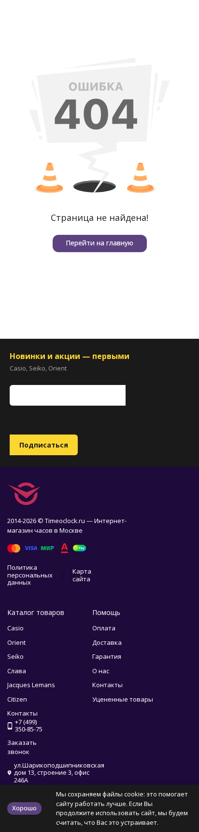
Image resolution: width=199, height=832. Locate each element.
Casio (15, 628)
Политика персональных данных (30, 575)
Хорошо (24, 808)
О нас (100, 670)
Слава (16, 670)
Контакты (107, 684)
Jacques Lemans (31, 684)
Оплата (103, 628)
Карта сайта (81, 575)
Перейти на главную (99, 242)
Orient (16, 642)
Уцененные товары (122, 699)
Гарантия (106, 656)
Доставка (107, 642)
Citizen (17, 699)
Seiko (15, 656)
